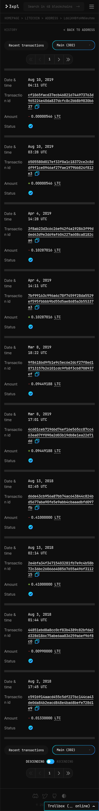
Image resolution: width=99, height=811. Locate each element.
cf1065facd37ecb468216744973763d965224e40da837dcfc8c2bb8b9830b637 (60, 101)
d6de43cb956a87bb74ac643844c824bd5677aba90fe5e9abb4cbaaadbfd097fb (60, 502)
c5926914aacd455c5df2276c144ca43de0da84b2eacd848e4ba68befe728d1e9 (60, 702)
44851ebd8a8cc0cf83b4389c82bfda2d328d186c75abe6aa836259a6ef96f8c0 (60, 636)
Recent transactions (26, 45)
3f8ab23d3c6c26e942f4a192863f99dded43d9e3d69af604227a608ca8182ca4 (60, 234)
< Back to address (79, 30)
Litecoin (32, 18)
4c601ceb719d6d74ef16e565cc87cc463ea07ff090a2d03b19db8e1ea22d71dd (60, 435)
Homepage (11, 18)
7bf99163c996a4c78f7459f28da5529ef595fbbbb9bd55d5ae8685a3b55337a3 (60, 301)
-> (78, 6)
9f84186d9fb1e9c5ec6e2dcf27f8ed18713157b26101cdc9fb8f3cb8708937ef (60, 368)
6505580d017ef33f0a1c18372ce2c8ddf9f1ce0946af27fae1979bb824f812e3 (60, 167)
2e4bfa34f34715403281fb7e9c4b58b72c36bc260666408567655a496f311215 (60, 569)
